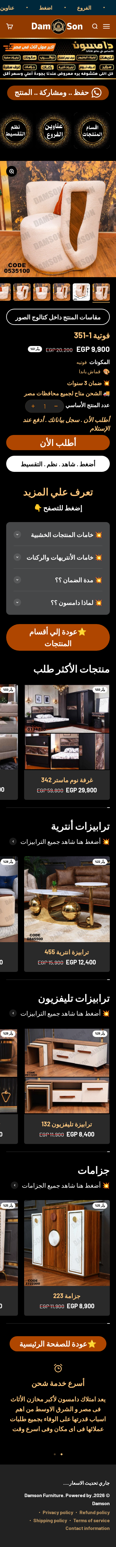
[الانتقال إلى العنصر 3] (61, 293)
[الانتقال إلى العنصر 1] (101, 293)
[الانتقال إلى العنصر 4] (41, 293)
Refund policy (94, 1512)
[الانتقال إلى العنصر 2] (81, 293)
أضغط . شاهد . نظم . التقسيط (58, 464)
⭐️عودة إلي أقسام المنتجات (58, 637)
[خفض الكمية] (56, 406)
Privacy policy (58, 1512)
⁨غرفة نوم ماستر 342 (67, 779)
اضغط (55, 7)
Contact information (88, 1528)
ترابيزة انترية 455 (67, 951)
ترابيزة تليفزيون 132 (66, 1124)
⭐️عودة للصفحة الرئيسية (58, 1343)
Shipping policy (50, 1520)
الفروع (93, 7)
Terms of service (91, 1520)
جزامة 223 (66, 1295)
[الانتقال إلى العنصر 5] (22, 293)
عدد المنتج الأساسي (88, 404)
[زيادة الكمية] (33, 406)
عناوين (16, 7)
